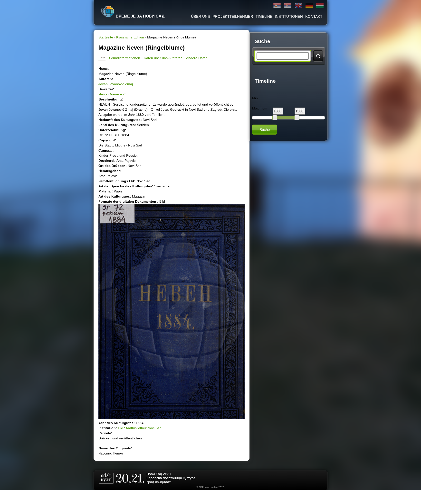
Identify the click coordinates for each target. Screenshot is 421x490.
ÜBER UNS (200, 16)
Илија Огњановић (112, 94)
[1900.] (296, 117)
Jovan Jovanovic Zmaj (115, 84)
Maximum (259, 108)
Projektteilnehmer (232, 16)
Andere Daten (197, 58)
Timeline (264, 16)
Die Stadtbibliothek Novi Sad (140, 428)
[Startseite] (107, 11)
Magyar (320, 5)
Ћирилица (277, 5)
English (298, 5)
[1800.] (274, 117)
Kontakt (313, 16)
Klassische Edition (130, 37)
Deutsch (309, 5)
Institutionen (289, 16)
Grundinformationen (124, 58)
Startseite (105, 37)
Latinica (287, 5)
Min (255, 98)
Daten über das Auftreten (163, 58)
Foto (101, 58)
